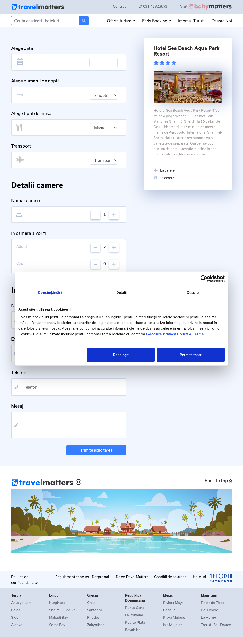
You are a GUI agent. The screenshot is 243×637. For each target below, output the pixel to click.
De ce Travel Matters (132, 577)
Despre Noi (222, 21)
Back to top (216, 480)
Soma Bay (57, 625)
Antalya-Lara (21, 603)
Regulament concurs (72, 577)
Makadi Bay (58, 617)
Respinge (121, 354)
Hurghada (57, 603)
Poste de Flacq (213, 603)
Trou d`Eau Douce (216, 625)
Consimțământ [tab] (50, 292)
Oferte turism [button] (119, 21)
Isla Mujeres (172, 625)
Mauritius (209, 595)
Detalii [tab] (121, 292)
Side (14, 617)
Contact (119, 6)
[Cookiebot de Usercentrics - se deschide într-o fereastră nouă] (204, 278)
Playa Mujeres (174, 617)
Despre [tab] (193, 292)
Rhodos (93, 617)
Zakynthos (95, 625)
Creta (91, 603)
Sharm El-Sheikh (62, 610)
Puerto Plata (135, 622)
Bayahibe (132, 630)
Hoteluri (199, 577)
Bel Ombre (209, 610)
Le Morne (208, 617)
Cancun (169, 610)
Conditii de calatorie (170, 577)
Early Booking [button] (155, 21)
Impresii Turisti (191, 21)
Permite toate (191, 354)
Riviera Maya (173, 603)
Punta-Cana (134, 608)
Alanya (16, 625)
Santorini (94, 610)
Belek (15, 610)
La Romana (134, 615)
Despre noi (100, 577)
